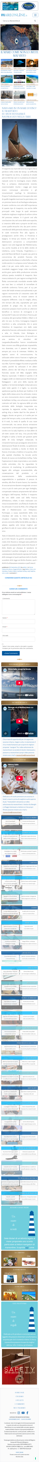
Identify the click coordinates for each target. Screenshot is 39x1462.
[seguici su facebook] (27, 1413)
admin (25, 567)
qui (27, 1247)
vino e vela (5, 573)
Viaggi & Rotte (17, 569)
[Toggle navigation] (35, 15)
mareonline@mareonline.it (25, 755)
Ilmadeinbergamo (14, 1419)
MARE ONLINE (19, 1452)
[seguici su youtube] (23, 1413)
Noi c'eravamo (20, 1408)
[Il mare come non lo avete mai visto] (19, 37)
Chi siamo (19, 1396)
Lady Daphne (31, 571)
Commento (6, 598)
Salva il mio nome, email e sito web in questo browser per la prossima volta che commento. (17, 647)
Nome (5, 618)
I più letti (20, 1400)
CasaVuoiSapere (26, 1419)
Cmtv (31, 569)
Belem (27, 569)
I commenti (19, 1404)
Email (4, 627)
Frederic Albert (12, 571)
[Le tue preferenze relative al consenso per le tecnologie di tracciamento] (35, 1458)
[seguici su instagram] (18, 1413)
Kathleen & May (22, 571)
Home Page (19, 1392)
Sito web (5, 635)
